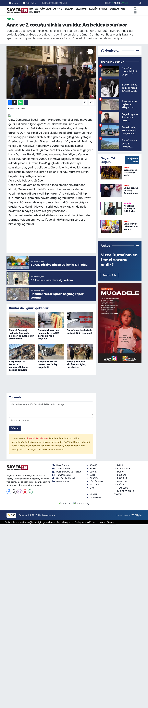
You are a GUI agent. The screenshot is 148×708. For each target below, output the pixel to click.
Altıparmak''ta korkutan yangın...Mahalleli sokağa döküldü (19, 365)
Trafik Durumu (63, 468)
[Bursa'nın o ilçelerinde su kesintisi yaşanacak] (80, 320)
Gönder (15, 428)
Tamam (111, 522)
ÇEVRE (93, 471)
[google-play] (81, 503)
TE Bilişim (136, 515)
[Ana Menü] (135, 12)
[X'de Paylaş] (14, 102)
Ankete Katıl (109, 275)
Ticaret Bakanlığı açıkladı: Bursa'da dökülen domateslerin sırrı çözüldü (21, 334)
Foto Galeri (31, 3)
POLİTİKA (34, 12)
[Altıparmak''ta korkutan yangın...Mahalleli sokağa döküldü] (22, 351)
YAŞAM (69, 8)
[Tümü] (137, 50)
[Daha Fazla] (26, 102)
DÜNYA (120, 471)
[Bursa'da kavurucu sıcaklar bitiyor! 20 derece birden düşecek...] (51, 320)
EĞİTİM (93, 475)
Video (15, 3)
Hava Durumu (63, 465)
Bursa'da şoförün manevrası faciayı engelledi (48, 364)
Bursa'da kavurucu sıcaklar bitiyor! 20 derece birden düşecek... (48, 334)
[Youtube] (25, 491)
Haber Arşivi (62, 481)
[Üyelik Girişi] (139, 3)
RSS (12, 515)
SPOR (92, 488)
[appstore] (65, 503)
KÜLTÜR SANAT (98, 8)
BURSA (33, 8)
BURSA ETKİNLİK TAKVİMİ (54, 3)
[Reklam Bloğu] (119, 323)
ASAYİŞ (57, 8)
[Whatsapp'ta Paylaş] (20, 102)
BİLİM (120, 465)
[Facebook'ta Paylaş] (10, 102)
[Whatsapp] (30, 491)
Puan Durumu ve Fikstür (68, 471)
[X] (14, 491)
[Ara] (135, 9)
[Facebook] (9, 491)
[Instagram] (19, 491)
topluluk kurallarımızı (38, 438)
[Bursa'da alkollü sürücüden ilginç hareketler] (80, 351)
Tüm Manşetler (63, 475)
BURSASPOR (117, 8)
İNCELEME (122, 478)
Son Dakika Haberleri (66, 478)
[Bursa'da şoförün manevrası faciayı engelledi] (51, 351)
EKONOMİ (81, 8)
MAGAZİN (122, 481)
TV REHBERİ (96, 497)
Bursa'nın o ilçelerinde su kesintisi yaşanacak (79, 331)
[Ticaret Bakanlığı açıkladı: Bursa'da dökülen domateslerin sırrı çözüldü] (22, 320)
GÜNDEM (45, 8)
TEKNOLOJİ (122, 488)
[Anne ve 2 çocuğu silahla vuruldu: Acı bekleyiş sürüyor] (51, 72)
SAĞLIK (120, 484)
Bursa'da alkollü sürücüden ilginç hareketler (76, 364)
